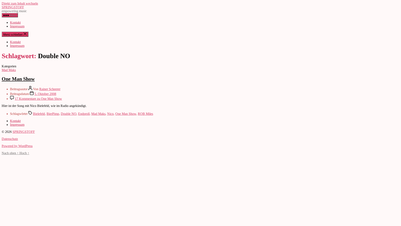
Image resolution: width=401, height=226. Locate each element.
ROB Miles (145, 114)
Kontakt (15, 22)
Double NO (68, 114)
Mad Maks (9, 70)
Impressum (17, 26)
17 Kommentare (38, 98)
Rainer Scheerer (49, 89)
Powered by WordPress (17, 146)
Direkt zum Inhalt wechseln (20, 3)
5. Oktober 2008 (45, 94)
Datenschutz (10, 139)
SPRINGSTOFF (13, 7)
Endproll (84, 114)
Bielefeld (39, 114)
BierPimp (53, 114)
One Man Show (18, 79)
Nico (110, 114)
